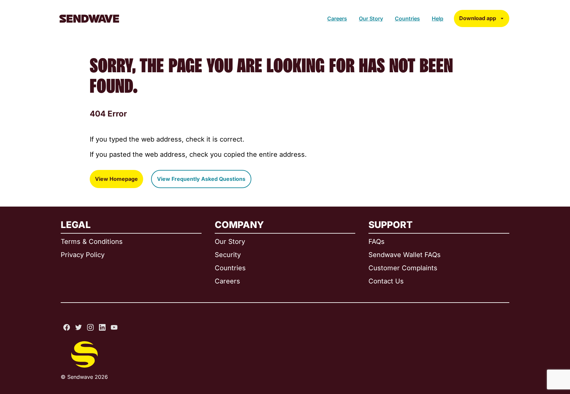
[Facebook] (67, 327)
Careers (337, 18)
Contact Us (386, 281)
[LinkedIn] (102, 327)
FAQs (376, 242)
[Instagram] (90, 327)
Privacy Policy (83, 255)
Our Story (371, 18)
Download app (477, 18)
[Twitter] (78, 327)
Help (437, 18)
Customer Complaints (402, 268)
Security (228, 255)
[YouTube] (114, 327)
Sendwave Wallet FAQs (404, 255)
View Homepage (116, 179)
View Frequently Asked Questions (201, 179)
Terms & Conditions (92, 242)
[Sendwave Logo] (89, 19)
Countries (407, 18)
